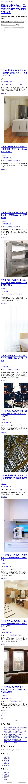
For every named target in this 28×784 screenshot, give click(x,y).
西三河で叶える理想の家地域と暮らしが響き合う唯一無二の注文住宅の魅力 (14, 282)
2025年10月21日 (7, 698)
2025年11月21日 (7, 157)
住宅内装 (9, 84)
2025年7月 (6, 763)
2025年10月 (7, 758)
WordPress (9, 782)
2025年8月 (6, 762)
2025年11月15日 (7, 291)
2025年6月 (6, 765)
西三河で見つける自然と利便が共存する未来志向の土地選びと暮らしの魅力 (14, 623)
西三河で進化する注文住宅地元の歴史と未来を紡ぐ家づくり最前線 (14, 358)
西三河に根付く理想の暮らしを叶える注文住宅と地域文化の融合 (14, 477)
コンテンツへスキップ (7, 1)
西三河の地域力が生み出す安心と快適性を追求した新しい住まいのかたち (14, 72)
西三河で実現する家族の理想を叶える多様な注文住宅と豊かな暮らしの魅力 (14, 149)
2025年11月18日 (7, 223)
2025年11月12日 (7, 366)
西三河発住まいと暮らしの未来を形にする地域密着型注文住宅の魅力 (14, 557)
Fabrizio (4, 79)
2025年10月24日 (7, 632)
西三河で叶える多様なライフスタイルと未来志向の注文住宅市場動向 (14, 215)
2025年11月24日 (7, 81)
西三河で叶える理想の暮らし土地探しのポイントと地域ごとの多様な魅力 (14, 689)
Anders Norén (22, 782)
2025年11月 (7, 757)
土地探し (15, 635)
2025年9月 (6, 760)
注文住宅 (15, 84)
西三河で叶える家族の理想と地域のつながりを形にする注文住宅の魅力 (14, 413)
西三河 (20, 84)
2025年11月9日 (7, 422)
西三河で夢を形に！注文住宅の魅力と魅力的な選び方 (13, 9)
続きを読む (4, 93)
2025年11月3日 (7, 566)
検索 (2, 718)
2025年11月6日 (7, 486)
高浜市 (5, 779)
